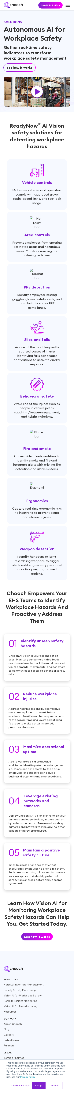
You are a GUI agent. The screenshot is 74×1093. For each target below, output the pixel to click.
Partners (9, 1045)
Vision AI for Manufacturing (21, 1006)
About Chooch (13, 1023)
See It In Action (50, 5)
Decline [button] (55, 1085)
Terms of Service (14, 1057)
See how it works (19, 67)
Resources (10, 1011)
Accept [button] (38, 1085)
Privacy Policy (27, 1076)
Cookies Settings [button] (21, 1085)
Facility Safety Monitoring (20, 990)
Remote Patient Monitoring (20, 1000)
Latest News (11, 1040)
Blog (6, 1029)
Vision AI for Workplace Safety (23, 995)
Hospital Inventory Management (24, 984)
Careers (9, 1034)
